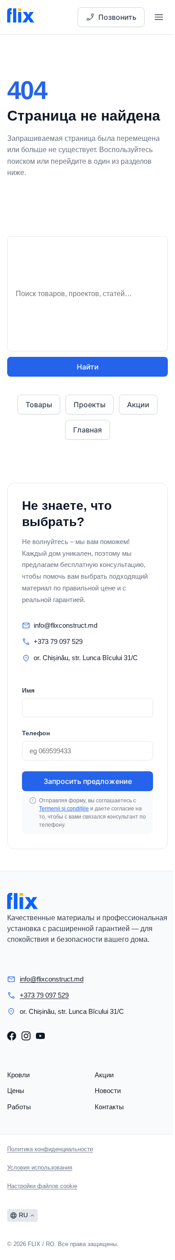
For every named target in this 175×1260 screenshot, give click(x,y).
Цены (15, 1090)
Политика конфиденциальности (50, 1149)
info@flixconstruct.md (65, 625)
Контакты (109, 1107)
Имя (28, 690)
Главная (87, 429)
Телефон (36, 733)
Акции (138, 404)
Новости (108, 1090)
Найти (88, 366)
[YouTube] (40, 1035)
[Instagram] (26, 1035)
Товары (39, 404)
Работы (19, 1107)
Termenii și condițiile (64, 809)
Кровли (18, 1075)
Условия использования (39, 1167)
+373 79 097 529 (58, 641)
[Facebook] (11, 1035)
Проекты (89, 404)
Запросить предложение (88, 781)
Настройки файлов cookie (42, 1186)
